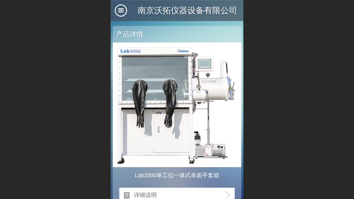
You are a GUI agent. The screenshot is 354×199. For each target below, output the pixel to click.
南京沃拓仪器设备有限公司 (187, 10)
